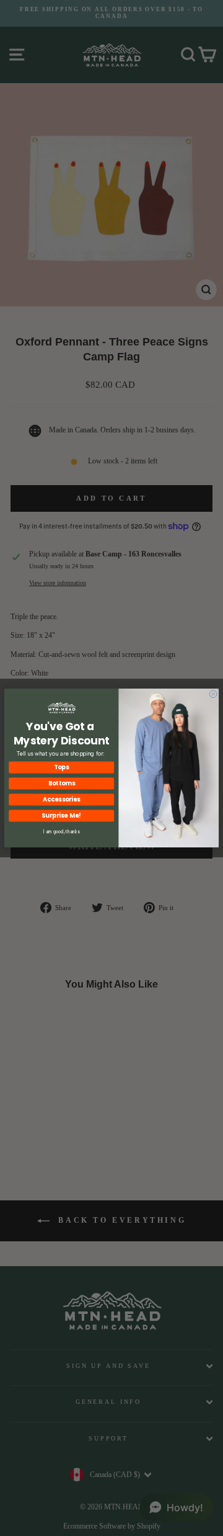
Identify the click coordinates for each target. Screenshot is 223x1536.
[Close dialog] (213, 694)
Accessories (61, 799)
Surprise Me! (61, 815)
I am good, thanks (61, 831)
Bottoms (61, 783)
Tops (61, 767)
